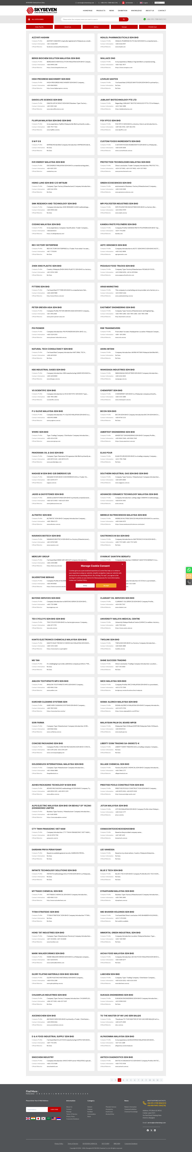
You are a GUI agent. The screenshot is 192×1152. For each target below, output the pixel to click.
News (111, 10)
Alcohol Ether (110, 1114)
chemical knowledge (131, 1111)
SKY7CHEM (105, 1143)
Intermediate (91, 1114)
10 (150, 1080)
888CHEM (117, 1143)
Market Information (130, 1107)
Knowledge (136, 10)
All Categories (37, 19)
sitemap (68, 1111)
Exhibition (122, 10)
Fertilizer (90, 1111)
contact (162, 10)
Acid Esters (109, 1111)
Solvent (89, 1107)
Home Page (87, 10)
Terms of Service (71, 1114)
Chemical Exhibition (130, 1109)
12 (157, 1080)
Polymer (89, 1109)
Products (100, 10)
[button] (130, 3)
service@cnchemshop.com (85, 3)
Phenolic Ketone (111, 1107)
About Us (150, 10)
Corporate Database (72, 1119)
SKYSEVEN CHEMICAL (90, 1143)
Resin (89, 1116)
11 (153, 1080)
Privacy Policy (70, 1116)
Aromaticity (109, 1109)
